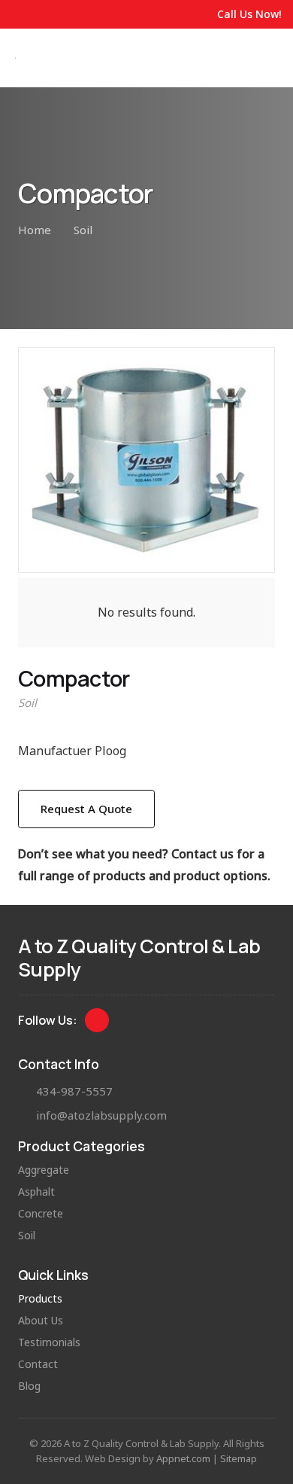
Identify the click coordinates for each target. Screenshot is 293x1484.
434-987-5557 (74, 1091)
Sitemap (238, 1458)
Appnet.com (183, 1458)
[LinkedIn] (97, 1020)
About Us (40, 1320)
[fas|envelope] (27, 1115)
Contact (38, 1364)
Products (40, 1298)
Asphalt (36, 1191)
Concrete (40, 1213)
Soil (27, 702)
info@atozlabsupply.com (101, 1115)
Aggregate (43, 1170)
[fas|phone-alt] (27, 1091)
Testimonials (49, 1342)
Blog (29, 1386)
